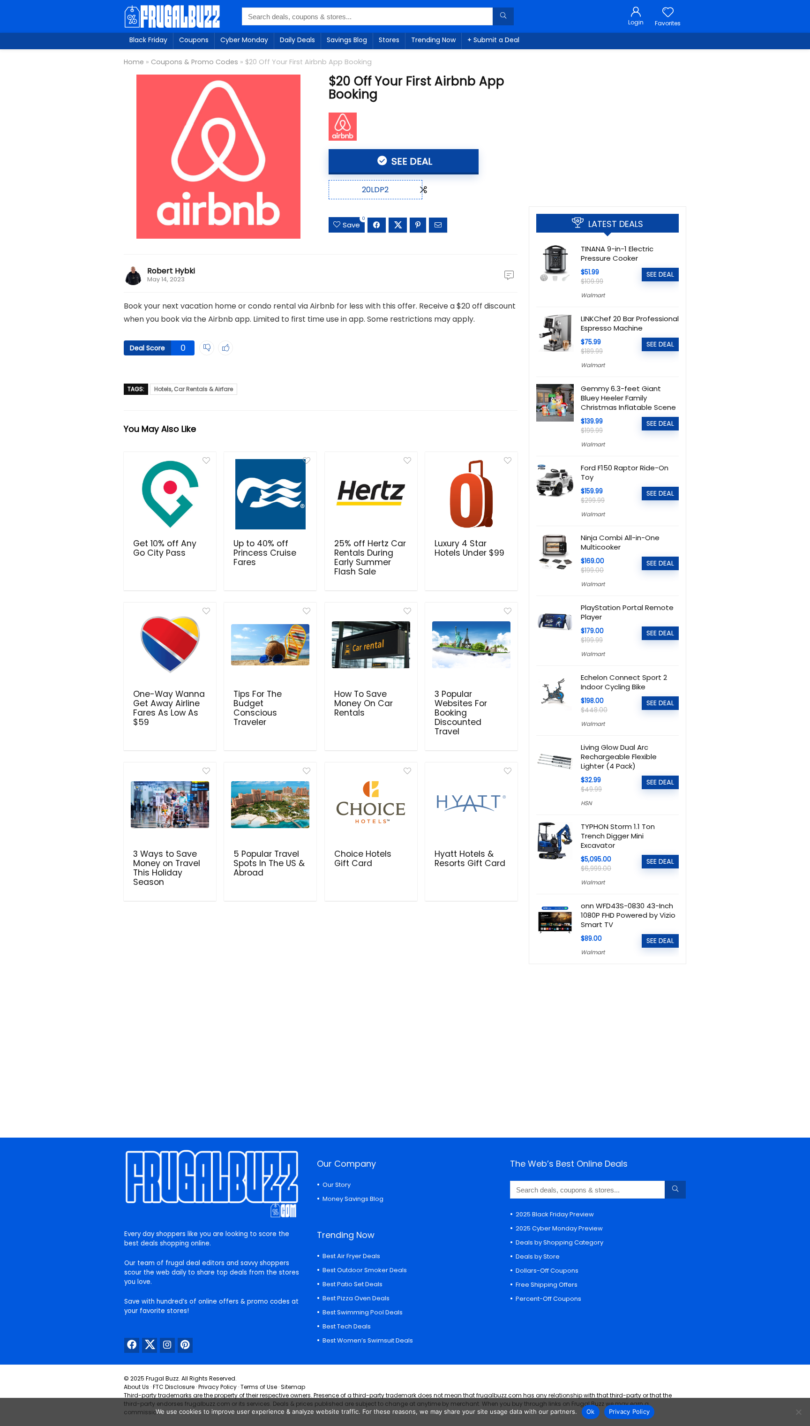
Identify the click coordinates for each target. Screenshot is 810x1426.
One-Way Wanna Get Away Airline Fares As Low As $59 (169, 708)
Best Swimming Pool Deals (362, 1312)
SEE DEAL (410, 161)
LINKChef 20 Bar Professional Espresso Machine (630, 323)
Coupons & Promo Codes (194, 62)
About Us (136, 1387)
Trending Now (433, 40)
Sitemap (293, 1387)
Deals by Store (538, 1256)
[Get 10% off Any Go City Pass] (170, 494)
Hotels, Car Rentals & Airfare (193, 389)
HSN (586, 803)
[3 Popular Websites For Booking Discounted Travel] (471, 645)
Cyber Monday (244, 40)
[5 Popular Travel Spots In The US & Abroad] (270, 805)
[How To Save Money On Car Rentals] (371, 645)
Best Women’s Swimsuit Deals (367, 1340)
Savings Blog (347, 40)
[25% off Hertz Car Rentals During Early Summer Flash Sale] (371, 494)
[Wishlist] (668, 13)
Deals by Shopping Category (559, 1242)
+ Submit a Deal (493, 40)
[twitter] (149, 1345)
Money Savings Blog (352, 1198)
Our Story (336, 1184)
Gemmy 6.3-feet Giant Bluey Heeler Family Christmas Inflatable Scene (628, 398)
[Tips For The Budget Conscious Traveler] (270, 645)
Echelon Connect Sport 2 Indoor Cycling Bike (624, 682)
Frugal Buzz (162, 1378)
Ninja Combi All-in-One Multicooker (620, 542)
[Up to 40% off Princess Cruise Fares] (270, 494)
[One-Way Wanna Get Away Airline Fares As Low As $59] (170, 645)
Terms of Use (258, 1387)
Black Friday (148, 40)
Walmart (593, 295)
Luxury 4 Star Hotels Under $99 (469, 548)
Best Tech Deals (346, 1326)
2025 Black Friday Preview (555, 1214)
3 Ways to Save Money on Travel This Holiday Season (166, 868)
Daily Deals (297, 40)
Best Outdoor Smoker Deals (364, 1270)
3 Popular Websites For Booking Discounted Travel (461, 712)
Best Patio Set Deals (352, 1284)
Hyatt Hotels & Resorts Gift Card (470, 858)
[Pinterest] (185, 1345)
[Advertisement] (607, 124)
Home (134, 62)
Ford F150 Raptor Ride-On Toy (624, 472)
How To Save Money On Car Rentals (363, 703)
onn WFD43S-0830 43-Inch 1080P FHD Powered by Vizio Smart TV (628, 915)
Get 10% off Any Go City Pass (164, 548)
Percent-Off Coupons (548, 1298)
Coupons (194, 40)
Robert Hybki (171, 270)
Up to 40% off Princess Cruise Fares (264, 553)
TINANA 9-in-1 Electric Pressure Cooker (617, 253)
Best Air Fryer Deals (351, 1256)
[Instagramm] (167, 1345)
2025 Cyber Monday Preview (559, 1228)
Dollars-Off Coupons (547, 1270)
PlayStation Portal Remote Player (627, 612)
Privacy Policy (217, 1387)
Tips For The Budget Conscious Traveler (257, 708)
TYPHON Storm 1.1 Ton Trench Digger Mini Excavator (618, 836)
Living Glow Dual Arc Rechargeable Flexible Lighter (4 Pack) (619, 756)
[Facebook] (131, 1345)
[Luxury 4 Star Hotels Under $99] (471, 494)
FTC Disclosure (174, 1387)
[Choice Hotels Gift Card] (371, 805)
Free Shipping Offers (547, 1284)
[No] (798, 1412)
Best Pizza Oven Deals (356, 1298)
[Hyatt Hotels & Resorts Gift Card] (471, 805)
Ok (590, 1411)
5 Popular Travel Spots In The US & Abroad (269, 863)
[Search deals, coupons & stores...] (503, 16)
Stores (389, 40)
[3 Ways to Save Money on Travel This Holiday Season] (170, 805)
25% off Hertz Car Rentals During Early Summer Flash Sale (370, 557)
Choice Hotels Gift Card (362, 858)
